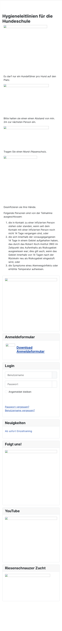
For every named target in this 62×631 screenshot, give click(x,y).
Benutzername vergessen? (20, 410)
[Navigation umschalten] (3, 8)
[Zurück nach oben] (58, 627)
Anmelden (31, 399)
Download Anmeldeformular (31, 349)
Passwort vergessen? (17, 406)
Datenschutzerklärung (29, 613)
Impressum (7, 613)
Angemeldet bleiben (20, 391)
